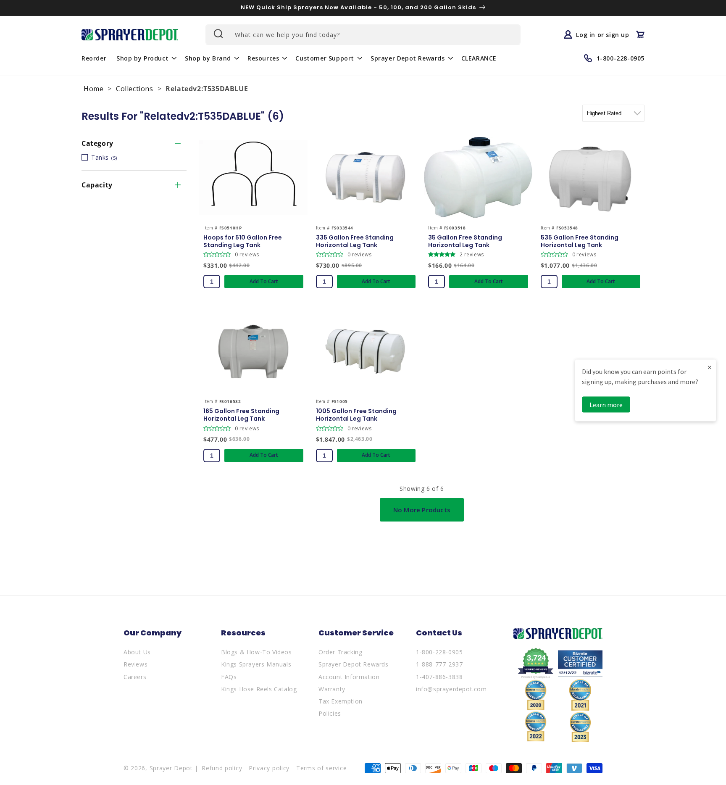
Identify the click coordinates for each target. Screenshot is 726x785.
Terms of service (321, 768)
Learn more (606, 404)
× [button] (710, 367)
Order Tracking (340, 652)
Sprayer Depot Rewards (353, 664)
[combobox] (363, 34)
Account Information (348, 677)
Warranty (331, 689)
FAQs (229, 677)
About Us (137, 652)
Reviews (135, 664)
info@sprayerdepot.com (451, 689)
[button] (145, 58)
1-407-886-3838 (439, 677)
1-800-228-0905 (439, 652)
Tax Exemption (340, 701)
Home (93, 88)
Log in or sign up (602, 34)
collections (134, 88)
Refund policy (222, 768)
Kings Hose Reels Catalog (259, 689)
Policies (329, 713)
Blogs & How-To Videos (256, 652)
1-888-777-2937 (439, 664)
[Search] (217, 33)
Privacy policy (269, 768)
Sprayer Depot (171, 768)
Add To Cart (264, 281)
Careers (135, 677)
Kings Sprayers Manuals (256, 664)
